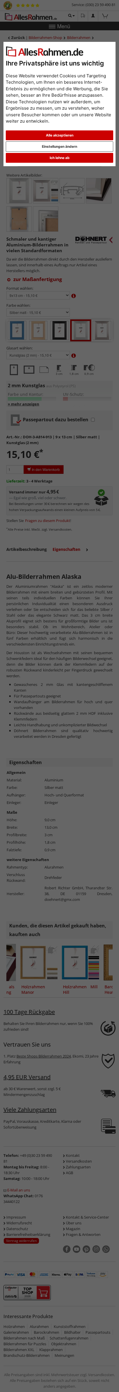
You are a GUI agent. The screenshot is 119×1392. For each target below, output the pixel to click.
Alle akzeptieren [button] (59, 135)
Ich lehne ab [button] (60, 158)
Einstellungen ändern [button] (59, 146)
